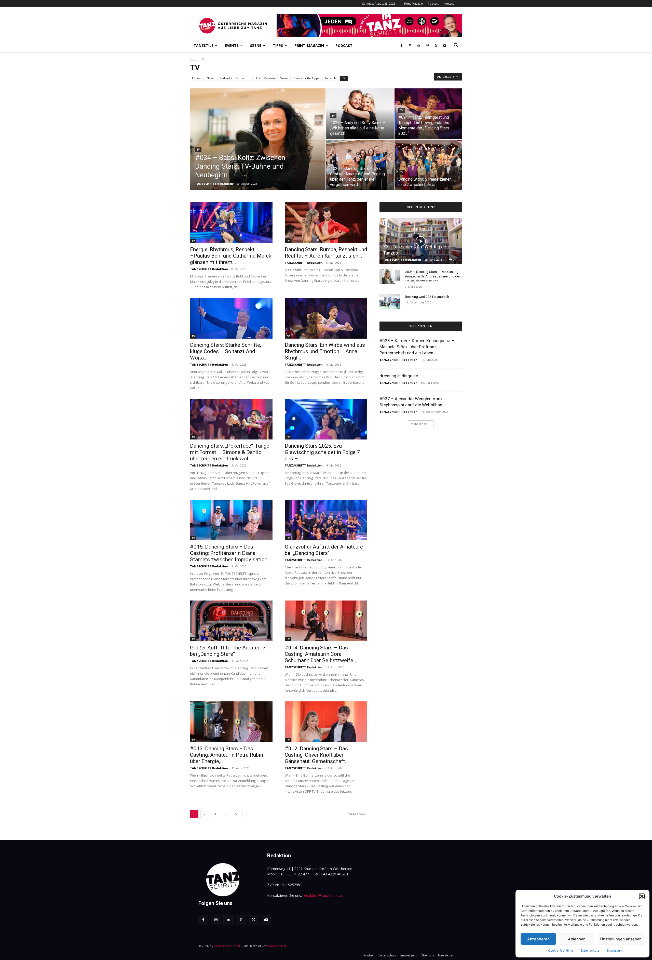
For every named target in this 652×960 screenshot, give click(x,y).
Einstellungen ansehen (621, 939)
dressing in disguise (398, 375)
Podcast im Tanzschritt (235, 78)
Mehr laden (419, 424)
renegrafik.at (277, 946)
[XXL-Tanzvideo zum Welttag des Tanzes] (420, 241)
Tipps (278, 45)
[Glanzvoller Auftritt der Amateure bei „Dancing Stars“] (326, 520)
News (210, 78)
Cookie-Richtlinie (560, 950)
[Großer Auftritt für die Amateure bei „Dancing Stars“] (231, 621)
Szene (255, 45)
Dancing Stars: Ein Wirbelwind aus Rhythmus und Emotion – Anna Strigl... (325, 351)
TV (344, 78)
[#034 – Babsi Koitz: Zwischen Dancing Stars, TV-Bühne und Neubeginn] (257, 147)
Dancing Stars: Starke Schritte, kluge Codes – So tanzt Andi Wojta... (225, 351)
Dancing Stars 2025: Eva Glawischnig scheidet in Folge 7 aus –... (322, 452)
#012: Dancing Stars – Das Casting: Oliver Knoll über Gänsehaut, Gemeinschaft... (317, 754)
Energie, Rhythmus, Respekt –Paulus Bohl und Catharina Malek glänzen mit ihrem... (230, 255)
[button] (641, 896)
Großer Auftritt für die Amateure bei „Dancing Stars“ (227, 651)
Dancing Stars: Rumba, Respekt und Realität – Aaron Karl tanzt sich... (326, 252)
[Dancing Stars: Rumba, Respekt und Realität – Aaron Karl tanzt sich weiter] (326, 222)
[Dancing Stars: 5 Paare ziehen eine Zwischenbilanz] (428, 165)
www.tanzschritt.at (227, 946)
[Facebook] (401, 45)
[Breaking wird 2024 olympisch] (389, 301)
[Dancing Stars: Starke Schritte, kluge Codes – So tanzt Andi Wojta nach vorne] (231, 318)
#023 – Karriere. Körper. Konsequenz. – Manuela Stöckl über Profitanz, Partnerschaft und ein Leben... (417, 346)
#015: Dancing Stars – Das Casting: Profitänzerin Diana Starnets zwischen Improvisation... (230, 553)
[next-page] (246, 814)
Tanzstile (203, 45)
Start (193, 59)
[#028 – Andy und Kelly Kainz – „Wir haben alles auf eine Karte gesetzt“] (360, 113)
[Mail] (419, 45)
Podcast (433, 3)
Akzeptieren (538, 939)
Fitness (196, 78)
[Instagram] (410, 45)
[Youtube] (445, 45)
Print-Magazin (413, 3)
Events (232, 45)
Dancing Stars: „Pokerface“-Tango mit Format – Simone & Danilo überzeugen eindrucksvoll (229, 452)
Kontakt (448, 3)
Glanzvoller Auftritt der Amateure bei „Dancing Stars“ (324, 550)
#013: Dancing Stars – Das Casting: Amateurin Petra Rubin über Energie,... (226, 754)
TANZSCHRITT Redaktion (214, 183)
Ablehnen (577, 939)
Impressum (614, 950)
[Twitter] (436, 45)
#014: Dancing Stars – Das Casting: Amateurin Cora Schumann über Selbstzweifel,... (322, 654)
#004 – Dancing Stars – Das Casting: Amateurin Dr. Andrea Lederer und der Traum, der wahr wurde (432, 276)
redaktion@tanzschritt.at (323, 895)
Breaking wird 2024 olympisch (427, 297)
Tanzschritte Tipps (306, 78)
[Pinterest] (427, 45)
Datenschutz (590, 950)
